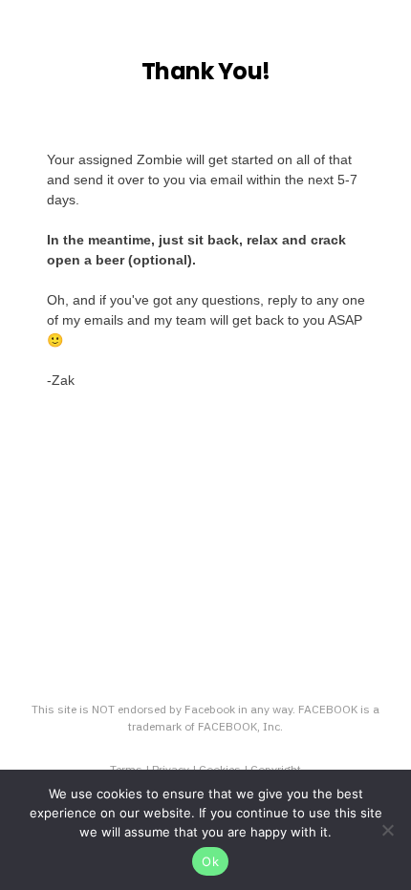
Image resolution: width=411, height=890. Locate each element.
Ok (210, 861)
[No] (387, 829)
